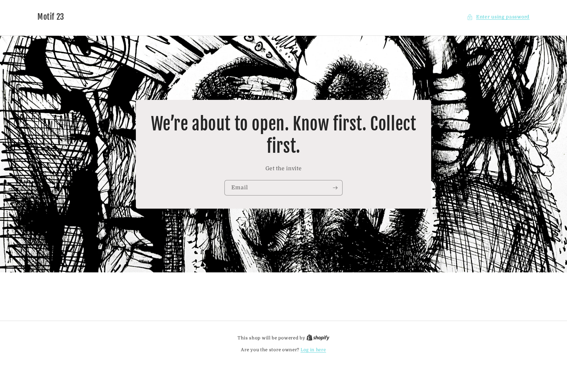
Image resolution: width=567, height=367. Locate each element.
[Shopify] (317, 337)
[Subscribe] (335, 187)
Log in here (313, 349)
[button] (498, 17)
